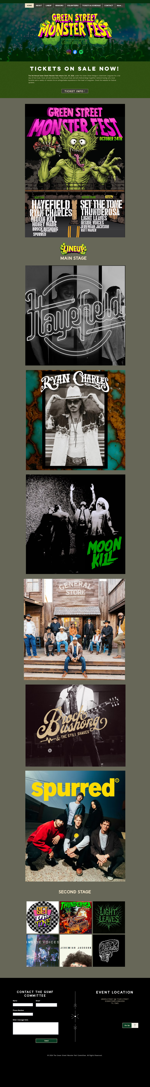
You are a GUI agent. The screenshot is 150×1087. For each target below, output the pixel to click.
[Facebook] (75, 52)
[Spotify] (81, 52)
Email (38, 1000)
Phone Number (18, 1010)
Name (15, 1000)
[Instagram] (69, 52)
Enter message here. (21, 1020)
